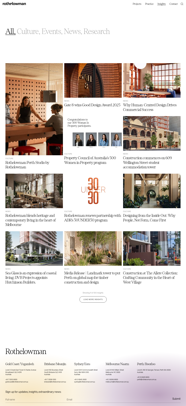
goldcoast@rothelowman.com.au (16, 382)
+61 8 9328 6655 (143, 377)
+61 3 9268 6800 (112, 379)
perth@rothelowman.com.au (146, 379)
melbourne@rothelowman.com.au (117, 382)
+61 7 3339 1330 (50, 379)
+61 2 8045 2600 (80, 379)
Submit (176, 398)
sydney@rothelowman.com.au (84, 382)
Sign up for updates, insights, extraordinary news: (33, 391)
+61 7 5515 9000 (11, 379)
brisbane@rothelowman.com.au (55, 382)
